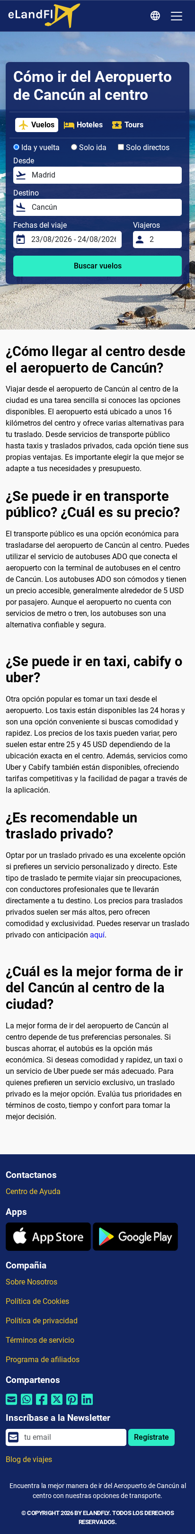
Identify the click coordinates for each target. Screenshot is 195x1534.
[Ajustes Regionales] (157, 16)
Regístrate (151, 1437)
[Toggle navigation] (176, 16)
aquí (97, 934)
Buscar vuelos (98, 265)
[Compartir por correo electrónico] (11, 1405)
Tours (133, 124)
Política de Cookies (37, 1301)
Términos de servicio (40, 1340)
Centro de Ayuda (33, 1191)
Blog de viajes (29, 1459)
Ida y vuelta (39, 147)
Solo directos (146, 147)
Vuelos (42, 124)
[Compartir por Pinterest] (72, 1405)
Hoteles (90, 124)
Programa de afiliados (43, 1359)
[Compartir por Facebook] (41, 1405)
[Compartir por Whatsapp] (26, 1405)
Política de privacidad (42, 1320)
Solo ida (91, 147)
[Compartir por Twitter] (56, 1405)
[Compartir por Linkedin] (87, 1405)
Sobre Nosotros (31, 1281)
